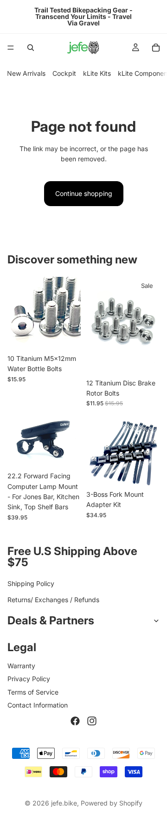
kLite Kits (97, 73)
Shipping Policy (30, 584)
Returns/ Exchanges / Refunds (53, 600)
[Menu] (10, 47)
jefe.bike (64, 803)
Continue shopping (83, 193)
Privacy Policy (28, 679)
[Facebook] (75, 721)
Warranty (21, 666)
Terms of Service (32, 692)
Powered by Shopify (111, 803)
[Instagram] (91, 721)
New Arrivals (26, 73)
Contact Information (37, 705)
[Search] (30, 47)
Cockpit (64, 73)
